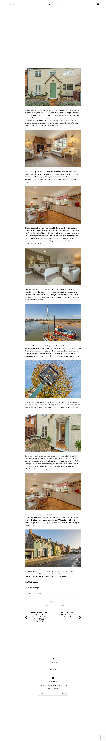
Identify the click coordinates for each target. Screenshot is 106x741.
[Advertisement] (53, 54)
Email (62, 606)
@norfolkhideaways (32, 588)
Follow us (53, 669)
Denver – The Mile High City (67, 614)
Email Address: (43, 693)
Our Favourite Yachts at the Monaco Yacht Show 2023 (39, 616)
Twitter (54, 606)
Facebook (45, 606)
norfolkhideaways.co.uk (33, 593)
